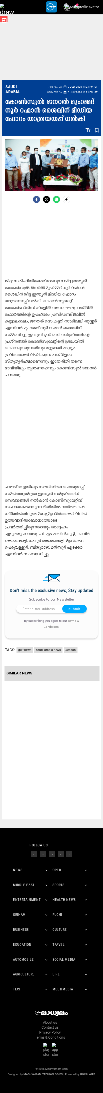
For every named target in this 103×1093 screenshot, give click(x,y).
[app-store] (56, 1050)
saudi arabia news (48, 650)
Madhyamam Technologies (43, 1074)
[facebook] (36, 199)
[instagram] (52, 854)
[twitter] (43, 854)
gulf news (24, 650)
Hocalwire (87, 1074)
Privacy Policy (50, 1032)
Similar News (19, 673)
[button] (7, 7)
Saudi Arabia (13, 89)
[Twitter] (46, 199)
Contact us (50, 1027)
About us (50, 1022)
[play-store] (47, 1050)
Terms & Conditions (50, 1037)
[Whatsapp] (56, 199)
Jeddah (71, 650)
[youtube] (60, 854)
